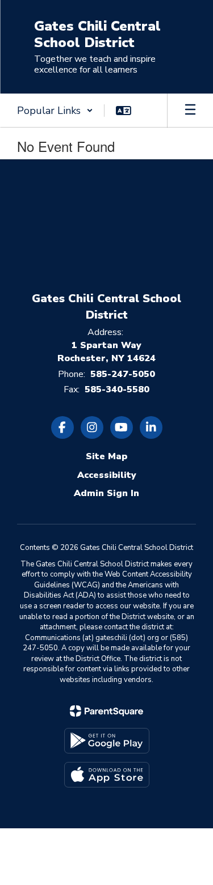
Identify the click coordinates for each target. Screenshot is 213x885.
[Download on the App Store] (106, 774)
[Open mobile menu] (190, 111)
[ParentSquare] (106, 710)
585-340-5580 (117, 389)
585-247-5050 (122, 374)
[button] (55, 111)
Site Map (106, 456)
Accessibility (106, 475)
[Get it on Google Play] (106, 740)
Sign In (123, 493)
